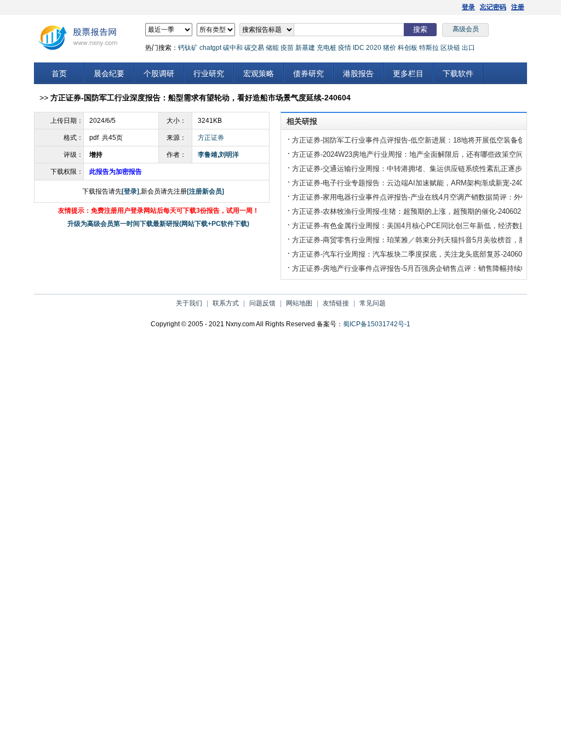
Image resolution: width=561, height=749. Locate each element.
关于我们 (189, 303)
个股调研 (159, 73)
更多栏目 (408, 73)
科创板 (407, 48)
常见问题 (372, 303)
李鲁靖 (207, 154)
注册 (517, 7)
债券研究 (308, 73)
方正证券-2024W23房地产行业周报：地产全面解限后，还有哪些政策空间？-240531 (424, 154)
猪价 (389, 48)
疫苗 (287, 48)
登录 (468, 7)
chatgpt (210, 48)
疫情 (344, 48)
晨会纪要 (109, 73)
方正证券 (211, 137)
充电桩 (326, 48)
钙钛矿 (188, 48)
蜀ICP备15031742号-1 (376, 324)
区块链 (450, 48)
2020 (373, 48)
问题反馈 (262, 303)
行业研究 (208, 73)
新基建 (305, 48)
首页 (59, 73)
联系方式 (226, 303)
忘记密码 (493, 7)
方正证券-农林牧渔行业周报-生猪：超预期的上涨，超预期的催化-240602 (406, 211)
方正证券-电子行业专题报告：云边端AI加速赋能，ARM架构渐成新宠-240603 (413, 183)
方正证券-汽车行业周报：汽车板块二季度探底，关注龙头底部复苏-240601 (409, 254)
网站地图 (299, 303)
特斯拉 (429, 48)
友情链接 (336, 303)
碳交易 (254, 48)
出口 (468, 48)
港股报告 (358, 73)
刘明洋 (229, 154)
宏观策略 (258, 73)
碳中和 (233, 48)
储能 (272, 48)
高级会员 (466, 29)
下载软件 (458, 73)
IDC (358, 48)
